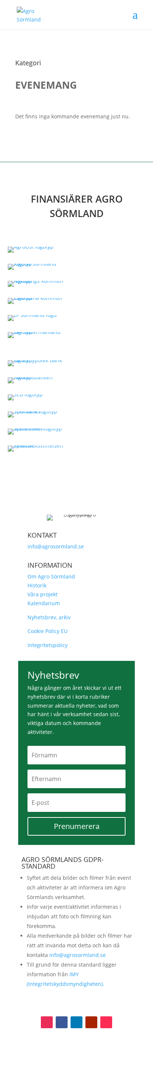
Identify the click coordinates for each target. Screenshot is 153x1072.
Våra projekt (42, 594)
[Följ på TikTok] (106, 1022)
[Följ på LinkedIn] (76, 1022)
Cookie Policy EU (47, 631)
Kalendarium (43, 603)
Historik (36, 585)
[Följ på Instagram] (47, 1022)
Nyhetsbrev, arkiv (49, 617)
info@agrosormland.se (55, 546)
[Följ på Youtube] (91, 1022)
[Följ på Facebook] (62, 1022)
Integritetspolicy (47, 645)
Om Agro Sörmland (51, 576)
